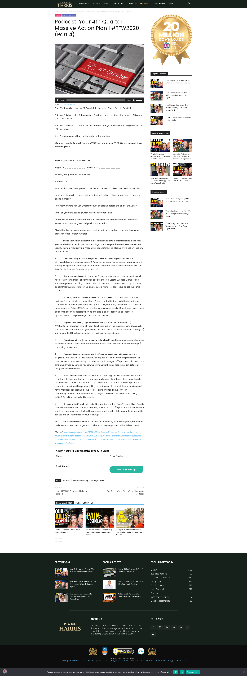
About (132, 4)
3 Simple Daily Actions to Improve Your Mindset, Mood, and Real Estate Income (130, 532)
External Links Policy (148, 661)
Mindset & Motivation (76, 12)
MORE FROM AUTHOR (84, 503)
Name (59, 456)
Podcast (83, 4)
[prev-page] (56, 540)
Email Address (62, 466)
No (182, 672)
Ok (176, 672)
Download (69, 104)
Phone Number (116, 456)
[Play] (58, 100)
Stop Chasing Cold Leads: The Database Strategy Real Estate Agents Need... (176, 107)
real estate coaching (80, 480)
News (105, 4)
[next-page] (60, 540)
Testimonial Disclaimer (123, 661)
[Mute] (134, 100)
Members (144, 4)
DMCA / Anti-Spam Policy (164, 661)
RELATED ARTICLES (64, 503)
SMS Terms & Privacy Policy (106, 661)
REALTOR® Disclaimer (75, 661)
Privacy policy (192, 672)
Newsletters (159, 4)
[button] (189, 3)
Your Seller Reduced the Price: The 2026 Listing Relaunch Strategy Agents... (178, 95)
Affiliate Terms (135, 661)
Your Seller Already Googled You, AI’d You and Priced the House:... (160, 156)
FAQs (171, 4)
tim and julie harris (97, 480)
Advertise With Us (61, 661)
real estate (66, 480)
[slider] (139, 100)
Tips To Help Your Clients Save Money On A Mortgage (125, 492)
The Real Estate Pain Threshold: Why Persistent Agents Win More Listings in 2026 (99, 532)
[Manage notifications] (5, 671)
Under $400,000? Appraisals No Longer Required (72, 492)
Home (57, 12)
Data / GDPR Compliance (181, 661)
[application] (99, 100)
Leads (95, 4)
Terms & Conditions (90, 661)
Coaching (118, 4)
